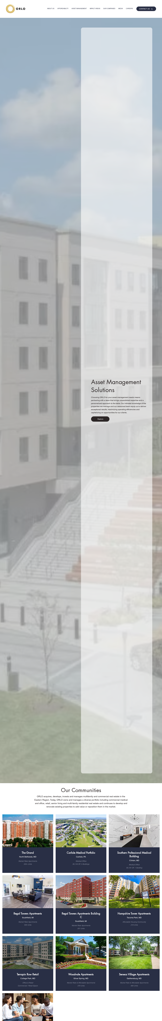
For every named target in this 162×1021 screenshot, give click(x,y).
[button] (95, 9)
